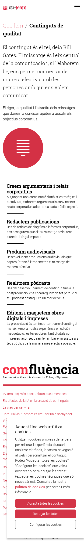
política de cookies (30, 487)
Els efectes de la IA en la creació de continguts (36, 400)
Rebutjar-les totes (45, 514)
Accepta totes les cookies (45, 503)
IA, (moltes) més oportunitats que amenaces (34, 394)
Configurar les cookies (46, 524)
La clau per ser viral (16, 407)
